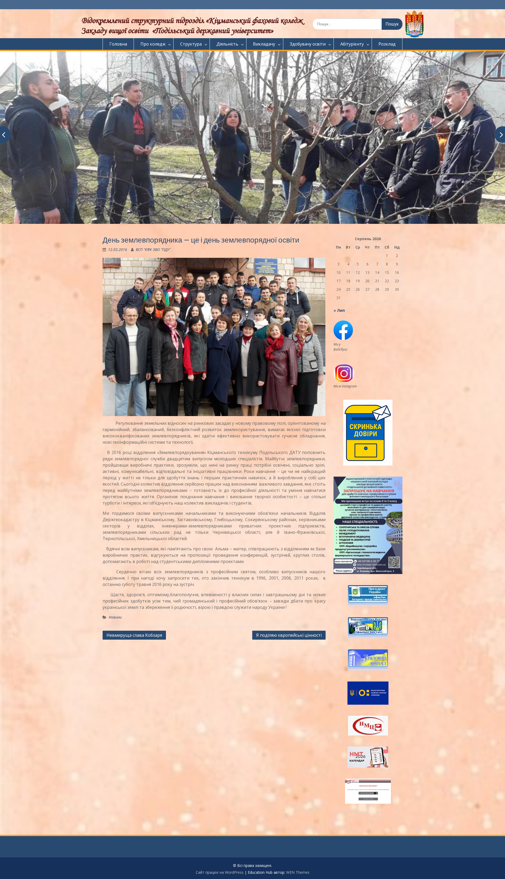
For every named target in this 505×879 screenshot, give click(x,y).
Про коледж (152, 44)
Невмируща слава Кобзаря (134, 635)
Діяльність (227, 44)
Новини (115, 617)
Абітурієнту (352, 44)
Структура (191, 44)
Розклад (387, 44)
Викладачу (264, 44)
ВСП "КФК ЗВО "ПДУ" (153, 249)
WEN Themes (298, 872)
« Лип (339, 310)
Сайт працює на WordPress (220, 872)
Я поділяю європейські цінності (289, 635)
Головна (118, 44)
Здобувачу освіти (308, 44)
